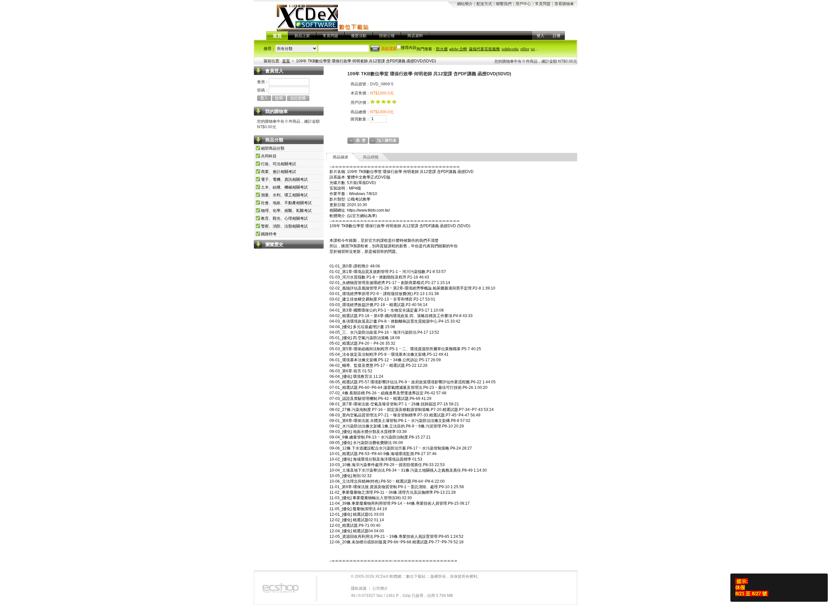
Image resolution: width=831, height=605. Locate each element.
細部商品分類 (272, 148)
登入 (540, 35)
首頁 (277, 35)
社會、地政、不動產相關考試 (286, 203)
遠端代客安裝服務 (484, 49)
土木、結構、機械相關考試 (284, 187)
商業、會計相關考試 (278, 171)
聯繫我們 (504, 4)
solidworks (510, 49)
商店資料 (415, 35)
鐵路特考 (269, 234)
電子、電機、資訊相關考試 (284, 179)
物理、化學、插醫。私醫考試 (286, 210)
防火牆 (442, 49)
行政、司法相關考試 (278, 164)
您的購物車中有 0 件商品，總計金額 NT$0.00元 (535, 61)
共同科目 (269, 156)
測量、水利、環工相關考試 (284, 195)
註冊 (557, 35)
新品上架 (302, 35)
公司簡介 (380, 588)
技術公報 (387, 35)
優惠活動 (358, 35)
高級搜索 (389, 48)
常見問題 (543, 4)
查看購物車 (564, 4)
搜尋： (269, 48)
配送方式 (484, 4)
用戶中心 (523, 4)
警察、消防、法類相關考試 (284, 226)
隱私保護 (358, 588)
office (524, 49)
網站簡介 (465, 4)
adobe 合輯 (458, 49)
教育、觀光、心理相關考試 (284, 218)
